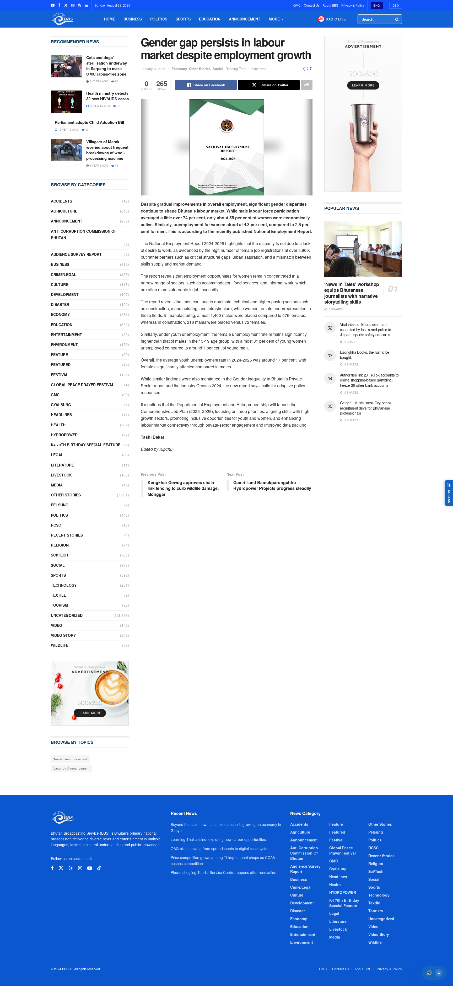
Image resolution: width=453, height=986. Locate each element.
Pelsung (59, 504)
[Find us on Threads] (79, 5)
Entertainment (66, 334)
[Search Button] (397, 19)
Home (109, 19)
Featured (61, 364)
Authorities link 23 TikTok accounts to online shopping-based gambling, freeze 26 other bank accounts (369, 380)
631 (117, 81)
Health (58, 424)
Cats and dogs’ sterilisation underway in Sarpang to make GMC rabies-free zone (106, 66)
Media (57, 484)
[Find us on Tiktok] (99, 868)
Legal (57, 454)
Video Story (63, 635)
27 (118, 106)
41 (116, 165)
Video (56, 625)
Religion (60, 545)
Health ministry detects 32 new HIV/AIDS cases (107, 96)
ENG (376, 5)
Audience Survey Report (76, 254)
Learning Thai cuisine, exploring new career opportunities (218, 839)
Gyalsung (61, 404)
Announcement (244, 19)
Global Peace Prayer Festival (82, 384)
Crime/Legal (63, 274)
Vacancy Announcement (71, 768)
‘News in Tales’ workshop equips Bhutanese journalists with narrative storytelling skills (351, 293)
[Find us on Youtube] (53, 5)
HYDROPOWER (64, 434)
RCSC (56, 525)
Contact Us (312, 5)
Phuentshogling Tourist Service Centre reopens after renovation (223, 872)
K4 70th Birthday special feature (85, 444)
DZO (395, 5)
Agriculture (64, 211)
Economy (179, 68)
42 (86, 129)
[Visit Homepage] (62, 19)
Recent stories (67, 535)
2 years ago (99, 81)
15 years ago (68, 129)
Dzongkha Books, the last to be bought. (365, 354)
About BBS (330, 5)
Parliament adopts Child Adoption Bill (89, 122)
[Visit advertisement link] (90, 693)
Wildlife (59, 645)
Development (65, 294)
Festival (59, 374)
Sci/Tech (59, 555)
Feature (59, 354)
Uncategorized (67, 615)
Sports (183, 19)
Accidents (61, 201)
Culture (59, 284)
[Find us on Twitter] (66, 5)
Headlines (61, 414)
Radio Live (336, 19)
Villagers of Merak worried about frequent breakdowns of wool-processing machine (107, 150)
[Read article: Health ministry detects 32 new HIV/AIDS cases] (66, 102)
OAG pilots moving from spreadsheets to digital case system (221, 848)
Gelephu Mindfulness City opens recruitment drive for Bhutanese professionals (366, 408)
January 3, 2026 (153, 68)
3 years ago (99, 165)
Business (132, 19)
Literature (62, 465)
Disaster (60, 304)
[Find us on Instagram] (72, 5)
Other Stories (200, 68)
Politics (158, 19)
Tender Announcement (70, 759)
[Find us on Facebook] (59, 5)
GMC (297, 5)
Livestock (61, 475)
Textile (58, 595)
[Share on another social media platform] (306, 85)
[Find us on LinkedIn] (86, 5)
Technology (64, 585)
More (274, 19)
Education (209, 19)
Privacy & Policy (352, 5)
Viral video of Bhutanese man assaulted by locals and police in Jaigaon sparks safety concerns (365, 329)
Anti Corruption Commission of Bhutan (84, 234)
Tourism (59, 605)
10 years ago (99, 106)
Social (218, 68)
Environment (64, 344)
